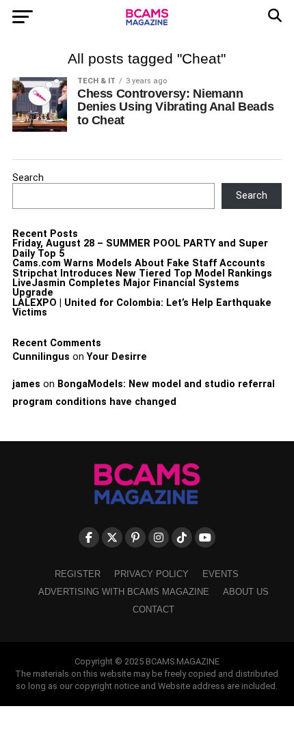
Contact (153, 609)
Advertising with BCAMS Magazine (123, 592)
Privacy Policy (151, 574)
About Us (246, 592)
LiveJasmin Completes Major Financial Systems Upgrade (125, 287)
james (26, 384)
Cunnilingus (41, 357)
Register (78, 574)
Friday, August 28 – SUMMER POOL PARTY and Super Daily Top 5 (140, 248)
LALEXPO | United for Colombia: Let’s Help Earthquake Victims (141, 307)
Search (28, 178)
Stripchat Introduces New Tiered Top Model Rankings (142, 273)
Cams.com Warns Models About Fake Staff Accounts (138, 263)
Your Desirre (117, 357)
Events (220, 574)
